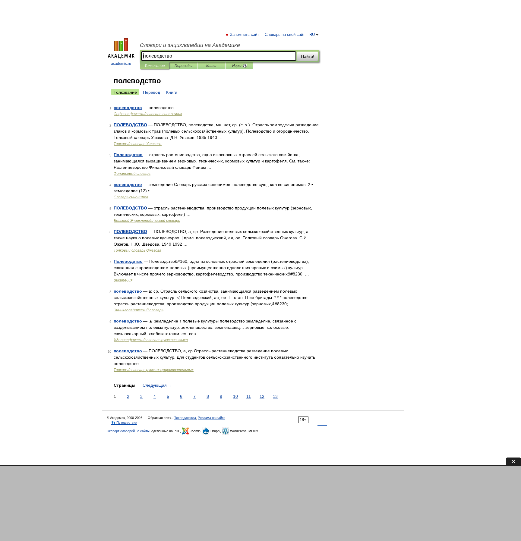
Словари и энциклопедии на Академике (190, 45)
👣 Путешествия (124, 422)
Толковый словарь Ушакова (138, 144)
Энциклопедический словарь (138, 310)
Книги (211, 66)
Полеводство (128, 154)
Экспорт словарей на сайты (128, 431)
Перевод (151, 92)
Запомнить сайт (245, 35)
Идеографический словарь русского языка (151, 340)
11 (248, 396)
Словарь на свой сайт (285, 35)
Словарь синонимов (131, 197)
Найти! (307, 56)
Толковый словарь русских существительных (154, 370)
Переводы (183, 66)
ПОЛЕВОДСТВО (130, 124)
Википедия (123, 280)
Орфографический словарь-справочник (148, 114)
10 (235, 396)
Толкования (154, 66)
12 (262, 396)
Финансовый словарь (132, 173)
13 (275, 396)
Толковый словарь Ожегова (137, 250)
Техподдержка (185, 418)
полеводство (128, 107)
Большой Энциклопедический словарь (147, 221)
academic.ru (121, 63)
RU (312, 35)
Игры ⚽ (239, 66)
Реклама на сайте (211, 418)
